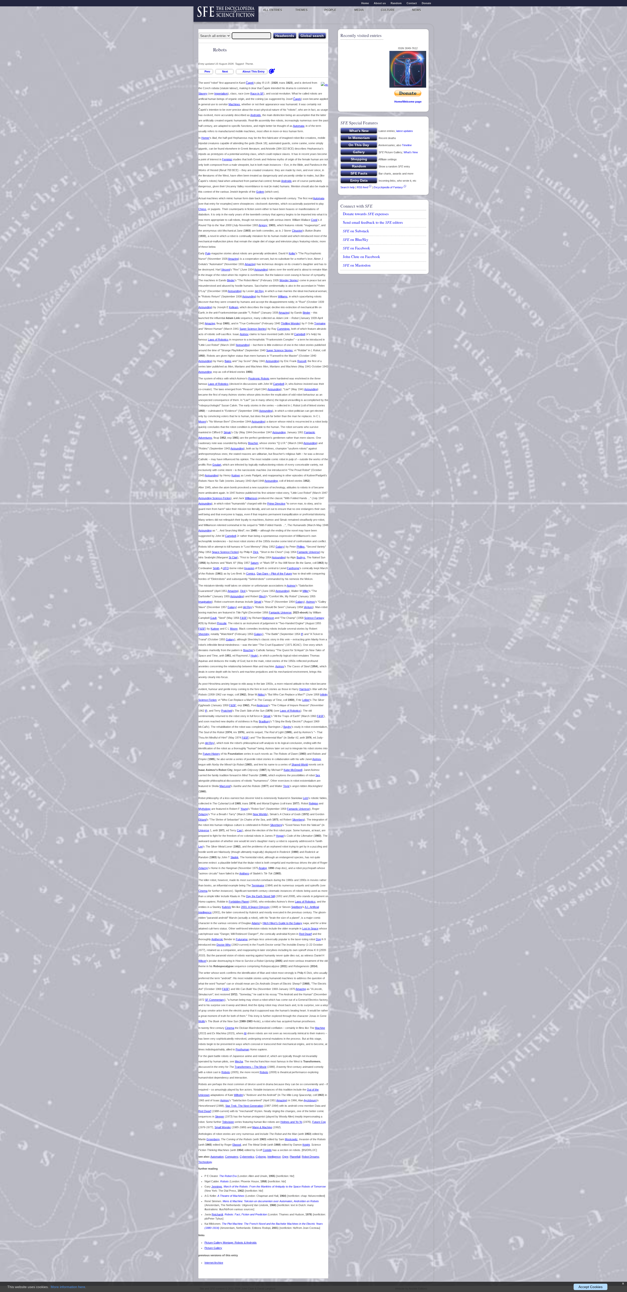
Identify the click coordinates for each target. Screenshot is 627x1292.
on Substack (356, 230)
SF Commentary (215, 999)
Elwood (236, 1144)
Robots (225, 1072)
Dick (255, 552)
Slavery (202, 93)
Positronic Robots (258, 378)
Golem (260, 191)
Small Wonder (223, 1127)
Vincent (225, 269)
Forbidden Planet (239, 901)
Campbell (299, 334)
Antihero (244, 873)
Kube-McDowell (293, 769)
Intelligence (274, 1156)
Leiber (306, 699)
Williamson (251, 498)
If (301, 634)
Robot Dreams (310, 1156)
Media (359, 10)
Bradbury (264, 721)
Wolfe (201, 1021)
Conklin (267, 1150)
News (416, 10)
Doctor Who (224, 944)
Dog (318, 939)
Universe (203, 830)
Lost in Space (310, 928)
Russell (301, 361)
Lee (200, 846)
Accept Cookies (591, 1287)
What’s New (411, 152)
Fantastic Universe (308, 552)
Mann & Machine (262, 1127)
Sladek (234, 857)
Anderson (262, 705)
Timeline (407, 145)
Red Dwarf (305, 933)
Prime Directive (276, 503)
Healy (254, 655)
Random (396, 3)
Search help (347, 187)
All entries (272, 10)
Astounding (260, 269)
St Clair (233, 557)
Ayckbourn (310, 1100)
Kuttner (235, 475)
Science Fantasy (314, 617)
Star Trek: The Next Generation (244, 1105)
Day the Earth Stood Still (260, 896)
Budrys (301, 557)
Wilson (202, 960)
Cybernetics (247, 1156)
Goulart (216, 464)
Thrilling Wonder (290, 323)
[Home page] (225, 14)
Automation (217, 1156)
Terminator (258, 885)
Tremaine (320, 323)
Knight (306, 1144)
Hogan (280, 835)
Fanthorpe (293, 568)
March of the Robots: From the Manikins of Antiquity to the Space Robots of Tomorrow (275, 1186)
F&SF (243, 617)
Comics (250, 573)
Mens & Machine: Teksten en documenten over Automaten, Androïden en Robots (271, 1201)
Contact (412, 3)
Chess (202, 209)
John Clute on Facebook (361, 256)
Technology (205, 1162)
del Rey (259, 291)
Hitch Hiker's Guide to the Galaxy (282, 923)
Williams (283, 296)
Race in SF (257, 93)
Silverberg (298, 819)
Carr (239, 830)
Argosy (263, 225)
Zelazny (203, 814)
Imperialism (221, 93)
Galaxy (280, 546)
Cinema (202, 890)
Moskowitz (291, 1139)
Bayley (287, 726)
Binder (231, 280)
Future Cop (319, 1121)
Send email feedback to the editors (373, 222)
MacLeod (224, 786)
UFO (226, 568)
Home (365, 3)
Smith (216, 568)
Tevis (286, 786)
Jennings (216, 1186)
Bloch (262, 596)
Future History (211, 753)
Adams (256, 923)
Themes (301, 10)
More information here (68, 1287)
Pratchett (226, 710)
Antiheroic (217, 939)
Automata (298, 125)
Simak (227, 432)
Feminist (227, 159)
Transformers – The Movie (250, 1066)
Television (228, 1121)
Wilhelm (238, 1094)
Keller (292, 253)
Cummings (283, 328)
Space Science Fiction (225, 552)
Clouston (297, 230)
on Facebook (356, 248)
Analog (263, 868)
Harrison (304, 689)
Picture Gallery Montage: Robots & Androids (231, 1242)
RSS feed (362, 187)
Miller (305, 590)
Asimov (244, 334)
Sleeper (219, 1116)
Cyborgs (261, 1156)
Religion (313, 803)
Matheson (268, 617)
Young (244, 808)
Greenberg (212, 1139)
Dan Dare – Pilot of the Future (274, 573)
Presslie (222, 623)
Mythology (204, 808)
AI (245, 1033)
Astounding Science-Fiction (214, 498)
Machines (234, 104)
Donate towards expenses (366, 213)
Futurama (241, 939)
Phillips (301, 546)
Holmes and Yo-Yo (291, 1121)
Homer (205, 137)
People (330, 10)
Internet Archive (214, 1262)
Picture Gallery (213, 1247)
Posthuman (242, 1049)
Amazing (233, 258)
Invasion (249, 568)
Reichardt (217, 1214)
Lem (305, 798)
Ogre (285, 1156)
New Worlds (260, 814)
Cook (314, 219)
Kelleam (233, 307)
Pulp (207, 253)
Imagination (205, 601)
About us (380, 3)
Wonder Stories (288, 280)
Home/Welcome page (408, 101)
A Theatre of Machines (230, 1195)
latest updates (404, 130)
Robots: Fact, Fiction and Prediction (246, 1214)
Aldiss (261, 694)
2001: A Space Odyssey (255, 906)
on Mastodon (357, 265)
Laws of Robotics (218, 339)
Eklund (202, 819)
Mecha (239, 1061)
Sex (317, 775)
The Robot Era (228, 1176)
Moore (202, 421)
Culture (388, 10)
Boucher (253, 443)
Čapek (250, 82)
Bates (228, 361)
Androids (255, 115)
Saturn (254, 562)
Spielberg (296, 906)
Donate (426, 3)
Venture (308, 607)
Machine (320, 1027)
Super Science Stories (253, 328)
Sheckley (203, 634)
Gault (213, 617)
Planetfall (295, 1156)
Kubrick (226, 906)
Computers (231, 1156)
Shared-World (299, 764)
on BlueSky (355, 239)
